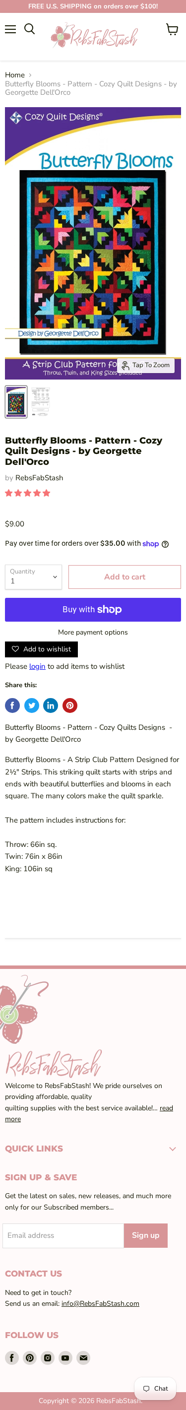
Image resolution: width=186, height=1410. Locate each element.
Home (15, 75)
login (37, 666)
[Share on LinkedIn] (50, 705)
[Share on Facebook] (12, 705)
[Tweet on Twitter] (31, 705)
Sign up (146, 1235)
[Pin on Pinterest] (69, 705)
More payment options (93, 633)
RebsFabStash (39, 478)
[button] (28, 493)
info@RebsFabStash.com (100, 1303)
